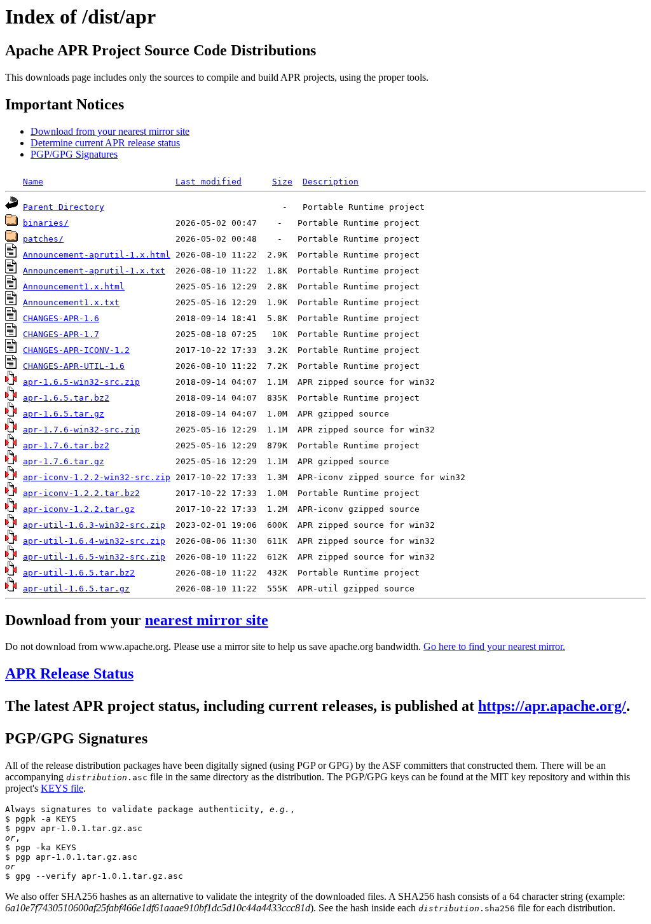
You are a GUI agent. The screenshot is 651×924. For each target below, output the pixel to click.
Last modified (208, 181)
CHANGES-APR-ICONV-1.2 (76, 350)
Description (331, 181)
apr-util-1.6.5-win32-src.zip (94, 557)
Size (282, 181)
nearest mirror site (206, 620)
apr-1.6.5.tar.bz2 (66, 398)
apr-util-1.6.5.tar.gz (76, 588)
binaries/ (46, 223)
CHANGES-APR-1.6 (61, 318)
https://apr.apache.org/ (552, 706)
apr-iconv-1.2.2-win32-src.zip (96, 477)
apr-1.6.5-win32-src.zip (81, 382)
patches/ (43, 239)
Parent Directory (63, 207)
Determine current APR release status (105, 142)
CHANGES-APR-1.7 (61, 334)
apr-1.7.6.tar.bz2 (66, 445)
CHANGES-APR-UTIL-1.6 (74, 366)
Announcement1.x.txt (71, 302)
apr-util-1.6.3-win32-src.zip (94, 525)
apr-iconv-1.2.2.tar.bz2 (81, 493)
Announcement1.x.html (74, 286)
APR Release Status (69, 673)
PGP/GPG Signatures (74, 154)
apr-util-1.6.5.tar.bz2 (79, 572)
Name (33, 181)
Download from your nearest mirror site (110, 131)
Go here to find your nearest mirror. (494, 646)
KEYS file (62, 788)
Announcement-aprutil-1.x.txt (94, 270)
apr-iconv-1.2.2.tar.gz (79, 509)
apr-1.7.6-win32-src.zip (81, 429)
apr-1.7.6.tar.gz (63, 461)
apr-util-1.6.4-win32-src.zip (94, 541)
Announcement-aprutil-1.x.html (96, 254)
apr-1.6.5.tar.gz (63, 413)
